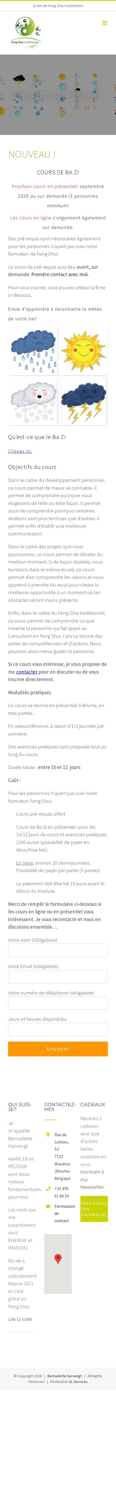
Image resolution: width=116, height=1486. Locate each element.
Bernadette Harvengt (64, 1376)
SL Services (78, 1381)
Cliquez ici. (20, 451)
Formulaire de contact (63, 1213)
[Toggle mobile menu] (105, 23)
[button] (58, 1259)
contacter (27, 672)
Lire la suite (20, 1319)
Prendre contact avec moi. (59, 274)
